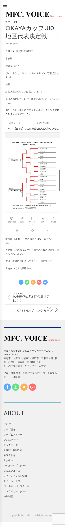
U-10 (7, 22)
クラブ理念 (9, 429)
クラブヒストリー (13, 434)
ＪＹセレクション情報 (15, 475)
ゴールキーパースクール (16, 486)
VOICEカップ (11, 439)
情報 (15, 22)
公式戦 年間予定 (13, 450)
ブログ (7, 424)
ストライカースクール (15, 491)
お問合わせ (9, 455)
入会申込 (8, 460)
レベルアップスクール (15, 465)
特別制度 (8, 496)
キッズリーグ (11, 445)
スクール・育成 (12, 481)
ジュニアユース (12, 470)
